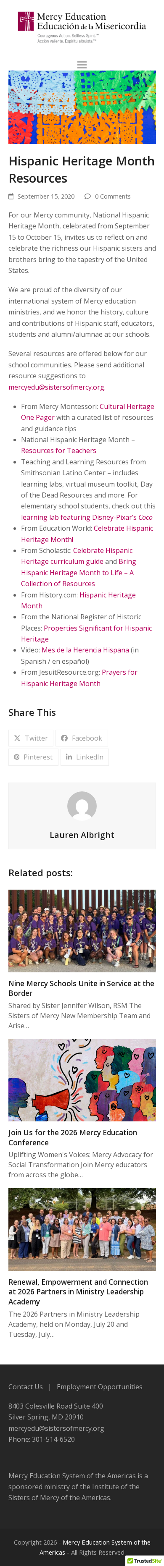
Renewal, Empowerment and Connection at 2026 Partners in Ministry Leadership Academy (78, 1292)
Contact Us (25, 1386)
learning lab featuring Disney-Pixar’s (87, 517)
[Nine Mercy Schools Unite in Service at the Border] (82, 930)
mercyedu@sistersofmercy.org (56, 387)
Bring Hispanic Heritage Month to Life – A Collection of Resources (78, 572)
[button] (82, 64)
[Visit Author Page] (82, 805)
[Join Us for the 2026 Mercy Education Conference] (82, 1079)
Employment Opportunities (100, 1386)
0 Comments (113, 196)
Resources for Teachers (58, 450)
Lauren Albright (82, 835)
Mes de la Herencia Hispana (85, 650)
